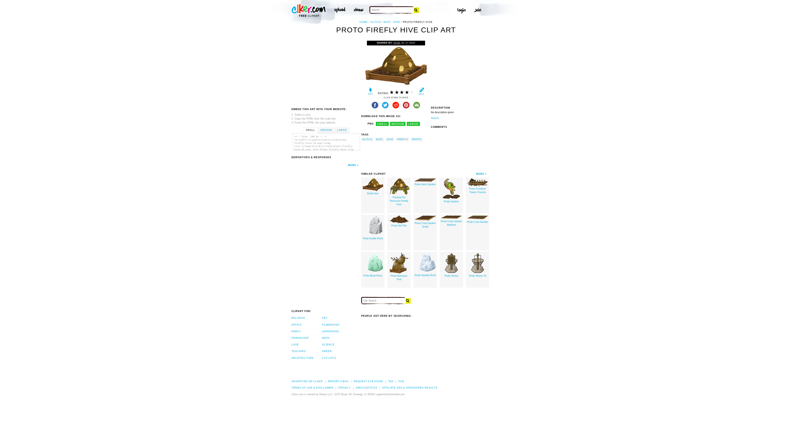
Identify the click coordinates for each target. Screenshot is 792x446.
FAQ (401, 381)
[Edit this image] (421, 92)
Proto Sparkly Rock (425, 275)
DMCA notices (366, 387)
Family (296, 331)
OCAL (397, 43)
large (413, 123)
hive (397, 22)
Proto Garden (451, 201)
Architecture (302, 358)
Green (327, 351)
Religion (298, 318)
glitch (376, 22)
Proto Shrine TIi (477, 275)
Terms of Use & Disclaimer (312, 387)
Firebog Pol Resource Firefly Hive (399, 201)
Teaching (298, 351)
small (382, 123)
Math (326, 338)
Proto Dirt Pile (399, 225)
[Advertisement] (326, 72)
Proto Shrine (451, 275)
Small (310, 130)
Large (342, 130)
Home (363, 22)
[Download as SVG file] (370, 92)
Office (296, 324)
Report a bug (338, 381)
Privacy (344, 387)
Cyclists (329, 358)
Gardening (330, 331)
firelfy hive (372, 193)
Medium (326, 130)
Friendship (300, 338)
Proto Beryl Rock (372, 275)
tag (391, 381)
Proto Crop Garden (477, 222)
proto (417, 139)
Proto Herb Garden (425, 184)
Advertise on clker (307, 381)
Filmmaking (330, 324)
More (352, 165)
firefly (402, 139)
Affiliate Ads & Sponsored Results (410, 387)
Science (328, 344)
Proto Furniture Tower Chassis (477, 190)
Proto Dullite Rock (373, 238)
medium (397, 123)
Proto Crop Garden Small (425, 225)
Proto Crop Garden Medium (451, 223)
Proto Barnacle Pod (399, 277)
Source (435, 118)
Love (295, 344)
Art (325, 318)
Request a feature (368, 381)
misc (387, 22)
